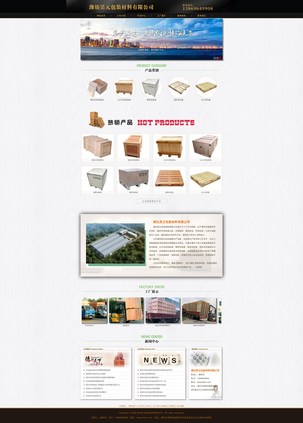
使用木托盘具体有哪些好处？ (149, 377)
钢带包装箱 (151, 99)
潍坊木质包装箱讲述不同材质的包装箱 (152, 385)
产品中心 (141, 15)
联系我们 (202, 15)
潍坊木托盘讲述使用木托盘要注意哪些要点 (100, 377)
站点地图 (180, 406)
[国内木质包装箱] (97, 146)
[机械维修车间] (192, 310)
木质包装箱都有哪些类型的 (94, 381)
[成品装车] (83, 310)
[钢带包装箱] (97, 178)
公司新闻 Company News (93, 349)
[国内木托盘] (169, 178)
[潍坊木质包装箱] (151, 39)
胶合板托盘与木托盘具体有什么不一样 (152, 381)
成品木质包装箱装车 (119, 325)
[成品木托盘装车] (156, 310)
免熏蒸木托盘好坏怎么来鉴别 (95, 374)
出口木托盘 (206, 99)
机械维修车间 (192, 325)
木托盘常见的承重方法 (93, 396)
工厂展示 (161, 15)
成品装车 (83, 325)
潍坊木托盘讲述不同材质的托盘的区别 (152, 396)
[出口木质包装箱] (169, 146)
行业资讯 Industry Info (146, 349)
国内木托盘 (178, 99)
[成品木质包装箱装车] (119, 310)
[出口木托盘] (205, 178)
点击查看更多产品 (151, 201)
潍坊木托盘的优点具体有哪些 (149, 388)
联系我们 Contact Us (200, 349)
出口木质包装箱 (124, 99)
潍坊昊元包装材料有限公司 (150, 412)
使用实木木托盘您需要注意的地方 (151, 392)
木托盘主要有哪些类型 (147, 374)
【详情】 (199, 266)
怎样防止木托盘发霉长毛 (94, 388)
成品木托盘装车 (156, 325)
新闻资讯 (181, 15)
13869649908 (203, 378)
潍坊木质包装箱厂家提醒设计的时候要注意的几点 (102, 385)
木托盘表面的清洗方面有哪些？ (96, 392)
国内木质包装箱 (97, 99)
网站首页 (101, 15)
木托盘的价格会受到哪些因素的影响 (97, 370)
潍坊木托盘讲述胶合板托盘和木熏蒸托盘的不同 (155, 370)
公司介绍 (121, 15)
